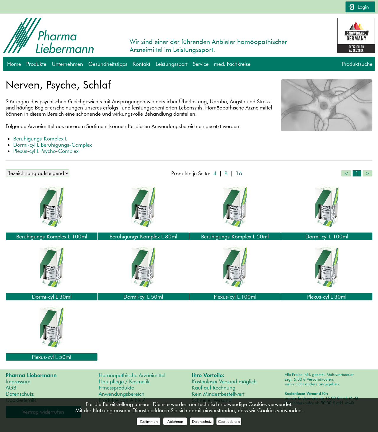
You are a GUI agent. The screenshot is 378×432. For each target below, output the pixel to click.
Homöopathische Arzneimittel (132, 375)
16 (239, 173)
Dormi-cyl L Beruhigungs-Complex (52, 145)
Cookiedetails (229, 421)
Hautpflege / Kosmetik (124, 381)
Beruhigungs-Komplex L (40, 138)
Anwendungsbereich (121, 394)
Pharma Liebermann (31, 375)
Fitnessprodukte (116, 387)
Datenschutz (20, 394)
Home (14, 64)
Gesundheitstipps (107, 64)
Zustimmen (149, 421)
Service (200, 64)
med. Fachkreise (232, 64)
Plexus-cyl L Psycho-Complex (46, 151)
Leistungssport (172, 64)
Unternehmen (67, 64)
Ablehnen (175, 421)
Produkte (36, 64)
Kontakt (141, 64)
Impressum (18, 381)
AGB (11, 387)
